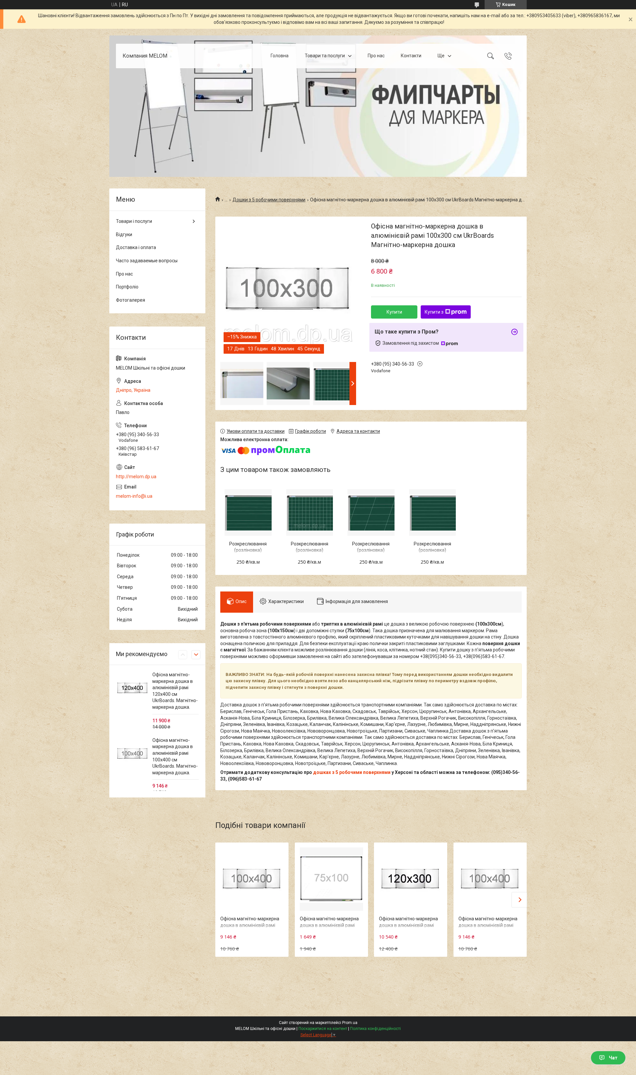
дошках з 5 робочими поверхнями (352, 772)
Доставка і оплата (136, 247)
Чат (613, 1057)
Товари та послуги (325, 55)
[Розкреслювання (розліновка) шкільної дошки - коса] (370, 512)
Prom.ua (349, 1022)
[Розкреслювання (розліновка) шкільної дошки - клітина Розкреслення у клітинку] (309, 512)
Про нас (376, 55)
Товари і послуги (134, 221)
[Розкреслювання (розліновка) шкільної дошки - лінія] (432, 512)
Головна (280, 55)
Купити (394, 312)
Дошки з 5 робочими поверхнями (269, 199)
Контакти (411, 55)
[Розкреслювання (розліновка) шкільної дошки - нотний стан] (248, 512)
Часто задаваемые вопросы (147, 260)
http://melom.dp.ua (136, 476)
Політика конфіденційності (375, 1028)
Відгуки (124, 234)
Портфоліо (127, 286)
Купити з (434, 312)
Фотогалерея (130, 300)
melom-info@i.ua (134, 496)
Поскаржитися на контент (322, 1028)
